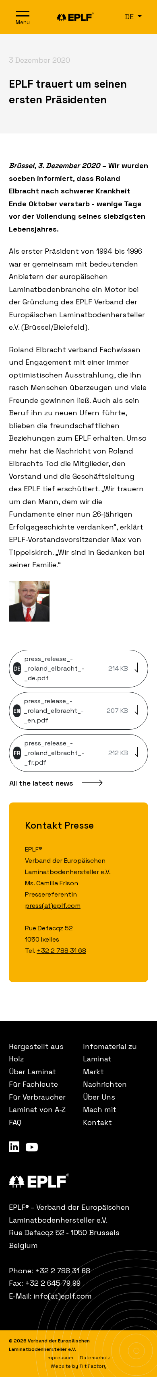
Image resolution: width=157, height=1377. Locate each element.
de (130, 16)
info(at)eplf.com (62, 1296)
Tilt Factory (93, 1366)
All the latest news (41, 783)
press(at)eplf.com (53, 905)
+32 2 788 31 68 (61, 950)
